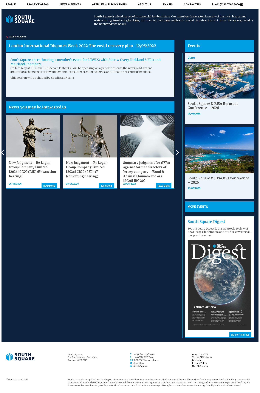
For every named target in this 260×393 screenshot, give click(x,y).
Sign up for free (240, 335)
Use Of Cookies (200, 366)
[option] (33, 152)
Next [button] (176, 152)
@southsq (138, 363)
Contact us (192, 4)
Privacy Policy (199, 363)
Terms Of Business (202, 357)
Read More (49, 186)
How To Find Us (200, 354)
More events (198, 206)
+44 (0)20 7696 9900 (227, 4)
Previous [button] (4, 152)
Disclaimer (198, 360)
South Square (140, 366)
